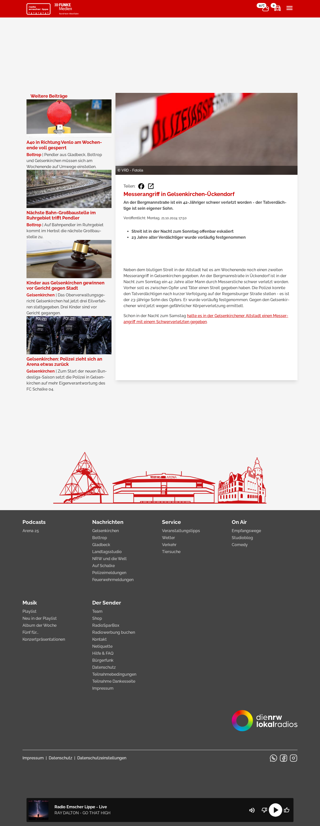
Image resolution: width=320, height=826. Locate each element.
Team (97, 611)
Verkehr (169, 544)
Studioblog (242, 537)
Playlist (29, 611)
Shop (97, 618)
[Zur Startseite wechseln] (38, 9)
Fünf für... (30, 632)
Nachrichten (108, 522)
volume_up (252, 810)
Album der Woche (39, 625)
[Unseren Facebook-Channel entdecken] (284, 758)
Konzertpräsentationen (43, 639)
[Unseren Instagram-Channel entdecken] (294, 758)
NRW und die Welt (109, 558)
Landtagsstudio (107, 551)
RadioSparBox (105, 625)
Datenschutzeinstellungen (101, 758)
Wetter (168, 537)
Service (171, 522)
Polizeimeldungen (109, 572)
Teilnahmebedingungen (114, 674)
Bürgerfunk (103, 660)
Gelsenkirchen (105, 530)
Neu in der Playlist (39, 618)
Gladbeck (101, 544)
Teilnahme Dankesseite (113, 681)
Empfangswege (246, 530)
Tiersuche (171, 551)
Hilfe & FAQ (103, 653)
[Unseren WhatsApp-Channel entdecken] (274, 758)
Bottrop (99, 537)
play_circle (276, 810)
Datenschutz (104, 667)
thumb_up (287, 810)
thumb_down (265, 810)
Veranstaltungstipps (181, 530)
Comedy (240, 544)
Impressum (103, 688)
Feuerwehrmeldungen (113, 579)
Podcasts (34, 522)
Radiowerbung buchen (113, 632)
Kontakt (99, 639)
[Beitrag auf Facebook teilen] (141, 186)
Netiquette (102, 646)
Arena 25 (30, 530)
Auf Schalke (103, 565)
